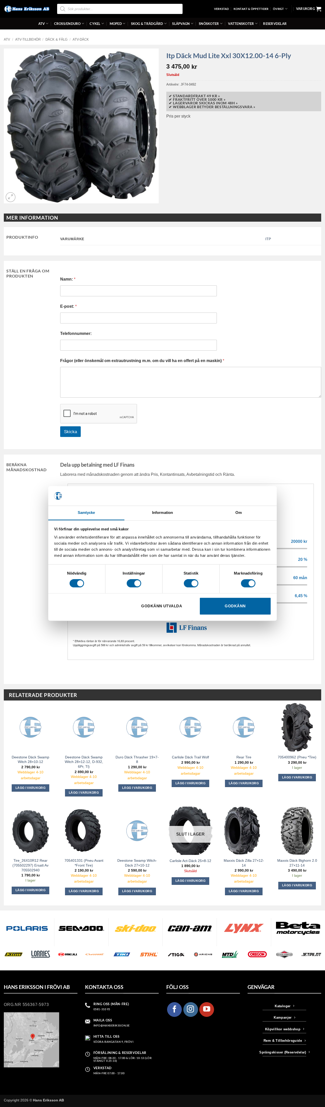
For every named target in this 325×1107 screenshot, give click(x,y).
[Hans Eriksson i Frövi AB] (27, 9)
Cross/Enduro (67, 24)
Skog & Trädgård (147, 24)
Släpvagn (181, 24)
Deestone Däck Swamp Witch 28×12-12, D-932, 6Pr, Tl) (84, 762)
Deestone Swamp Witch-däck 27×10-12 (137, 862)
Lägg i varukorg (190, 880)
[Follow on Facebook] (174, 1009)
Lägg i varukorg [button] (30, 787)
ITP (268, 239)
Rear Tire (243, 757)
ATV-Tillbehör (28, 39)
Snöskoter (209, 24)
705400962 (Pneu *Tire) (297, 757)
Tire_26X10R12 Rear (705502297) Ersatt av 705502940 (30, 865)
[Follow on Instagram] (190, 1009)
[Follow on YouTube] (206, 1009)
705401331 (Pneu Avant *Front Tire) (83, 862)
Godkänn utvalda (161, 606)
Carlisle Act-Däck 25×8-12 (190, 861)
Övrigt (278, 8)
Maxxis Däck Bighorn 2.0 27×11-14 (297, 862)
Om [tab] (238, 512)
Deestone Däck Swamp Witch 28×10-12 (30, 759)
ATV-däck (81, 39)
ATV (41, 24)
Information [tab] (162, 512)
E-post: (68, 306)
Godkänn (235, 606)
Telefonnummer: (76, 333)
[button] (308, 8)
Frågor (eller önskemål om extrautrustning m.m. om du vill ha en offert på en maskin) (142, 361)
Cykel (95, 24)
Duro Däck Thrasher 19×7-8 (137, 759)
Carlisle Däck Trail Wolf (190, 757)
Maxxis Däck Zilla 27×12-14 (244, 862)
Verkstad (221, 8)
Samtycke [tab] (86, 512)
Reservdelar (275, 24)
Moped (116, 24)
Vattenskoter (241, 24)
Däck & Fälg (56, 39)
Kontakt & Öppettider (251, 8)
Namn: (67, 279)
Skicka (70, 431)
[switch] (134, 583)
